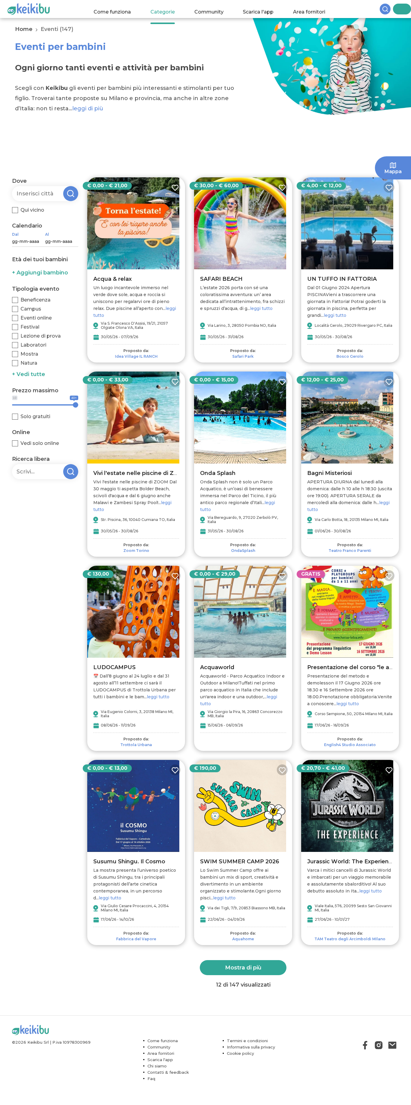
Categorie (168, 9)
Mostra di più (243, 967)
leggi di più (87, 108)
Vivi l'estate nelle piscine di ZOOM (140, 473)
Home (23, 29)
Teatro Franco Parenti (350, 550)
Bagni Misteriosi (329, 473)
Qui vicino (32, 210)
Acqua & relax (112, 279)
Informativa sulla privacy (251, 1047)
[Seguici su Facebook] (365, 1045)
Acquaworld (217, 667)
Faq (151, 1078)
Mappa (393, 171)
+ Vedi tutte (28, 374)
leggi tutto (261, 308)
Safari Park (243, 356)
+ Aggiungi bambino (40, 272)
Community (214, 9)
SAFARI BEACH (221, 279)
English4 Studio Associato (350, 744)
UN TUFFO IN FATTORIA (342, 279)
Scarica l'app (264, 9)
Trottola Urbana (136, 744)
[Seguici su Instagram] (378, 1045)
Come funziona (118, 9)
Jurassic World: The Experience (351, 861)
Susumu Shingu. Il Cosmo (129, 861)
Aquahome (243, 939)
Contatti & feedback (168, 1072)
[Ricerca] (395, 9)
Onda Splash (218, 473)
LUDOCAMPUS (114, 667)
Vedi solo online (39, 443)
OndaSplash (243, 550)
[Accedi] (406, 9)
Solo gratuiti (35, 416)
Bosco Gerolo (349, 356)
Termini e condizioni (247, 1040)
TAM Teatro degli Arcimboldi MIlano (349, 939)
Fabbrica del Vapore (136, 939)
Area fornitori (315, 9)
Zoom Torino (136, 550)
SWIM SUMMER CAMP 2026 (239, 861)
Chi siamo (157, 1066)
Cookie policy (240, 1053)
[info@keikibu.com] (392, 1045)
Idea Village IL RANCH (136, 356)
